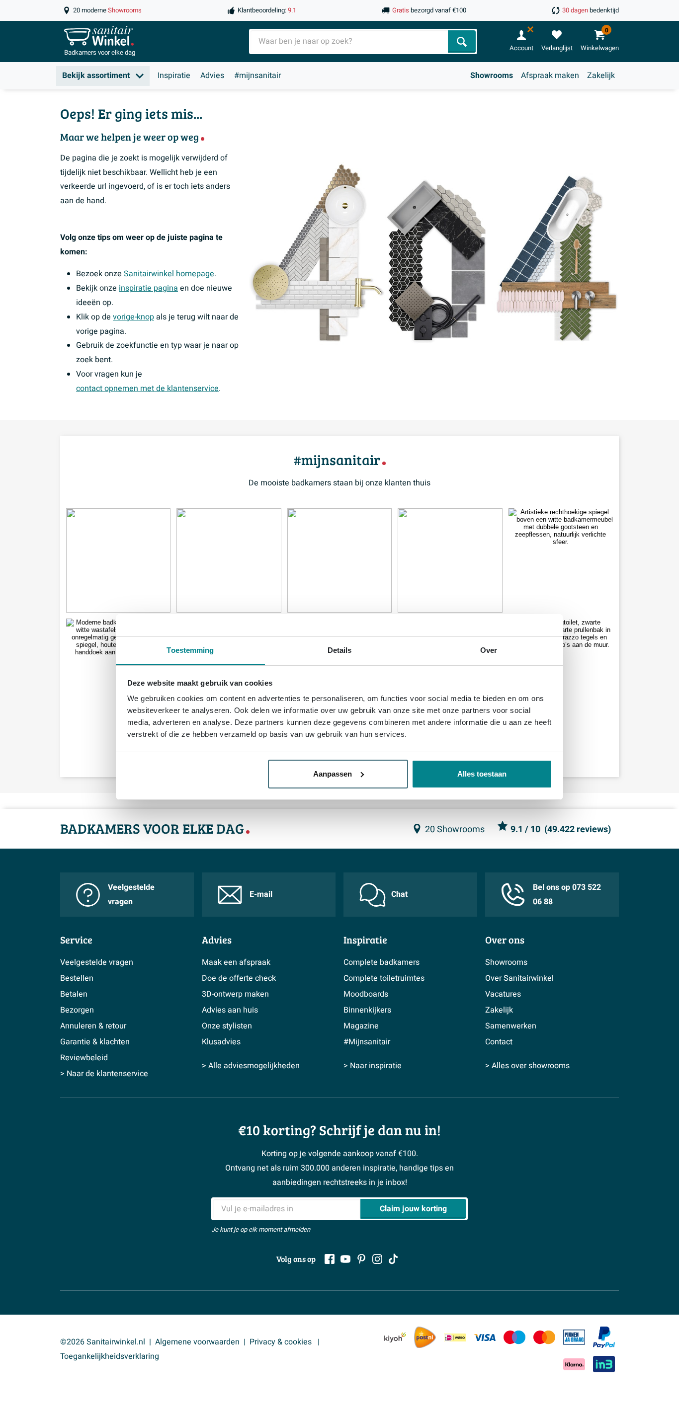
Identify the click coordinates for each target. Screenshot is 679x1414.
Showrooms (491, 75)
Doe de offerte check (239, 978)
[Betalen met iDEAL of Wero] (455, 1337)
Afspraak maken (550, 75)
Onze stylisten (227, 1026)
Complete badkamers (381, 962)
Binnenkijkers (367, 1010)
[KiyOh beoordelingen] (395, 1337)
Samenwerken (510, 1026)
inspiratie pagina (148, 288)
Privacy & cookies (282, 1342)
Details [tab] (340, 650)
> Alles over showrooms (527, 1066)
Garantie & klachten (95, 1042)
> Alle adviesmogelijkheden (251, 1066)
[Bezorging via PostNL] (425, 1337)
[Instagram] (377, 1259)
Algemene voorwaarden (197, 1342)
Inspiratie (174, 75)
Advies (212, 75)
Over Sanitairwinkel (519, 978)
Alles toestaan (482, 774)
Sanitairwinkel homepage (169, 274)
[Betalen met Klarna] (574, 1364)
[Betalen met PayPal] (604, 1337)
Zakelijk (601, 75)
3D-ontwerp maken (235, 994)
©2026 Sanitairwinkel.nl (102, 1342)
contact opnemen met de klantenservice (147, 388)
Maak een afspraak (236, 962)
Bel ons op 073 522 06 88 (567, 894)
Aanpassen (332, 774)
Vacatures (503, 994)
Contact (498, 1042)
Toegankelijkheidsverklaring (109, 1356)
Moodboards (365, 994)
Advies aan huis (230, 1010)
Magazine (361, 1026)
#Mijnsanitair (366, 1042)
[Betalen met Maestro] (514, 1337)
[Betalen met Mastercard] (544, 1337)
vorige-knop (133, 317)
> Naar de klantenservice (104, 1074)
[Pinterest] (361, 1259)
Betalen (73, 994)
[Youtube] (345, 1259)
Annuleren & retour (93, 1026)
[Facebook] (330, 1259)
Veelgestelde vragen (131, 894)
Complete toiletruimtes (383, 978)
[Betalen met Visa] (485, 1337)
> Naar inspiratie (372, 1066)
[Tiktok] (393, 1259)
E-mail (261, 894)
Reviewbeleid (84, 1058)
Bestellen (76, 978)
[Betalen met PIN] (574, 1337)
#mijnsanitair (257, 75)
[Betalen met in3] (604, 1364)
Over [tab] (488, 650)
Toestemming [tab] (190, 650)
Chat (399, 894)
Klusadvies (221, 1042)
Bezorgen (77, 1010)
